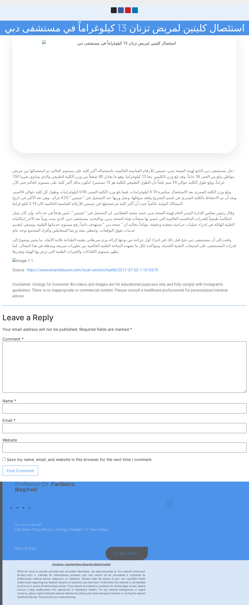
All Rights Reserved (28, 524)
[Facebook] (121, 10)
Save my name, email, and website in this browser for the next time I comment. (79, 459)
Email (9, 420)
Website (9, 440)
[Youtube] (128, 10)
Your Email (25, 548)
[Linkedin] (135, 10)
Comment (13, 339)
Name (9, 401)
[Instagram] (114, 10)
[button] (82, 12)
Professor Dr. (45, 487)
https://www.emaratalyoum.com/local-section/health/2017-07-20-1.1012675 (92, 270)
